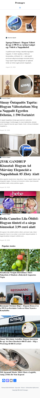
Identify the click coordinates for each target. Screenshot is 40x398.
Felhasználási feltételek (7, 387)
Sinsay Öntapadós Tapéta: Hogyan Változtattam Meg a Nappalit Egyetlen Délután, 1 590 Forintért (19, 108)
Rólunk (23, 387)
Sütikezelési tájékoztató (32, 387)
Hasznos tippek (12, 37)
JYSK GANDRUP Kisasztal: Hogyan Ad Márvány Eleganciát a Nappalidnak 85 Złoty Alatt (19, 167)
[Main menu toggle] (20, 8)
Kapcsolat (17, 387)
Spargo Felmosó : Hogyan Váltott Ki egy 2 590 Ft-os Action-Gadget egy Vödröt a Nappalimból (20, 44)
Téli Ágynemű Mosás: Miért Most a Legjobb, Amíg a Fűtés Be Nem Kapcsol (18, 373)
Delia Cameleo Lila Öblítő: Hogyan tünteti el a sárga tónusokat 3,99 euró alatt (19, 222)
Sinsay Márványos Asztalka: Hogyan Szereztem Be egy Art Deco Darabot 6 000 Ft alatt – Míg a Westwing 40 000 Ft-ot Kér (19, 341)
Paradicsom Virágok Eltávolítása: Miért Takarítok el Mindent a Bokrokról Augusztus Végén (18, 274)
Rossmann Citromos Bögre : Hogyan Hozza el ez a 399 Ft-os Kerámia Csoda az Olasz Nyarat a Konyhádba (19, 308)
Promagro (20, 2)
